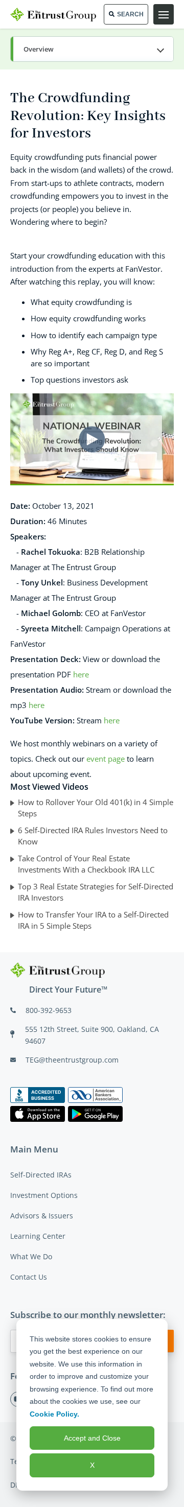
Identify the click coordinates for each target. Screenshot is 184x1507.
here (81, 674)
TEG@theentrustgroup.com (72, 1060)
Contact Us (28, 1277)
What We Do (31, 1256)
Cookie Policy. (54, 1414)
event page (105, 759)
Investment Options (44, 1195)
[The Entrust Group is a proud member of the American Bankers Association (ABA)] (95, 1095)
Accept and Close (92, 1438)
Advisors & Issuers (41, 1215)
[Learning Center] (92, 49)
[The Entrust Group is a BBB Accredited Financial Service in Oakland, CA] (37, 1095)
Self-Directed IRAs (41, 1175)
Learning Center (37, 1236)
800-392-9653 (49, 1010)
